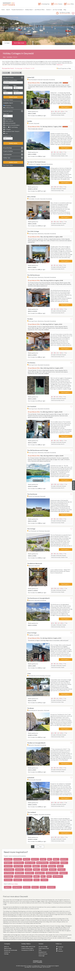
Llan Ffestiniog (8, 869)
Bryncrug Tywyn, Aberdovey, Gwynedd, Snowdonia (42, 233)
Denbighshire (16, 887)
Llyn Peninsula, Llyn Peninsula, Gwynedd (39, 531)
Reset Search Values (8, 100)
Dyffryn (43, 866)
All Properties (8, 105)
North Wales (14, 884)
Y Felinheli (43, 880)
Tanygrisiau (17, 880)
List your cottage (43, 946)
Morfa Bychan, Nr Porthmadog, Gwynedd (39, 676)
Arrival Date (6, 85)
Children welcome (9, 121)
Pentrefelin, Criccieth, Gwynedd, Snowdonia (40, 199)
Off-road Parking (13, 127)
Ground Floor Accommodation (12, 125)
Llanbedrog (19, 869)
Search (8, 9)
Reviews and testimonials (10, 950)
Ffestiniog (51, 866)
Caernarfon (8, 866)
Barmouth (63, 859)
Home (3, 9)
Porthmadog (8, 876)
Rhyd (48, 876)
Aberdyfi (26, 859)
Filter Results (73, 484)
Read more (59, 64)
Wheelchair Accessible (10, 123)
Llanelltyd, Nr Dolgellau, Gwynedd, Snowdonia (41, 164)
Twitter (60, 949)
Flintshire (34, 887)
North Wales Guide (19, 43)
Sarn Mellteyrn (57, 876)
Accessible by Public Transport (12, 131)
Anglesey (7, 887)
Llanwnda (52, 869)
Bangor (55, 859)
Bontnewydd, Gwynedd (35, 780)
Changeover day (7, 136)
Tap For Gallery (38, 107)
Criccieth (27, 866)
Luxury (6, 133)
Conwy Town (17, 866)
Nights (14, 85)
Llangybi (36, 869)
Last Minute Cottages (65, 12)
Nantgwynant (39, 873)
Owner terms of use (44, 948)
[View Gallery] (38, 100)
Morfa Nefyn (29, 873)
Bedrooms (15, 90)
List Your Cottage (57, 9)
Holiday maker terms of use (28, 946)
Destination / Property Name (10, 80)
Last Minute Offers (40, 9)
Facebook (60, 947)
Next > (40, 846)
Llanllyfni (44, 869)
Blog (65, 9)
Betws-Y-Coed (29, 862)
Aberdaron (8, 859)
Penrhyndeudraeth (51, 873)
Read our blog (7, 948)
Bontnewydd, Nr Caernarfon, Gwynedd (39, 710)
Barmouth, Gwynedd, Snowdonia (37, 600)
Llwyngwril (61, 869)
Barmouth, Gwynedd (34, 566)
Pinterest (60, 951)
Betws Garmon (18, 862)
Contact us (7, 952)
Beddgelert (8, 862)
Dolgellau (35, 866)
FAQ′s (40, 950)
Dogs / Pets (6, 113)
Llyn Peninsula (8, 873)
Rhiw (42, 876)
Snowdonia (8, 880)
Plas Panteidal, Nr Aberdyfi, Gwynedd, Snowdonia (42, 79)
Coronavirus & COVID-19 (27, 950)
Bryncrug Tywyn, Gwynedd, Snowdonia (39, 365)
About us (6, 946)
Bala (49, 859)
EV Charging (7, 129)
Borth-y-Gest (54, 862)
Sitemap (6, 954)
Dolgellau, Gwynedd (34, 635)
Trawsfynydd (27, 880)
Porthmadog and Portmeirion (23, 876)
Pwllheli (36, 876)
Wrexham (26, 887)
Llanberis (27, 869)
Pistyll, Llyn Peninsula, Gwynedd (37, 496)
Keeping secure (42, 952)
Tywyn (36, 880)
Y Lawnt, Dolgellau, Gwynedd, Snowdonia (39, 814)
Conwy (42, 887)
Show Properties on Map (64, 68)
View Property (65, 107)
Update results (13, 97)
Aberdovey (17, 859)
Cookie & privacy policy (27, 948)
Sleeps (4, 90)
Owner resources (43, 954)
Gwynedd (5, 73)
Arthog (42, 859)
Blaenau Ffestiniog (42, 862)
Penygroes (63, 873)
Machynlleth (19, 873)
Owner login (42, 955)
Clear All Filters (16, 73)
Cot (6, 127)
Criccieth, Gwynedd (34, 123)
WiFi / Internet (8, 119)
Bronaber (63, 862)
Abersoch (34, 859)
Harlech (60, 866)
